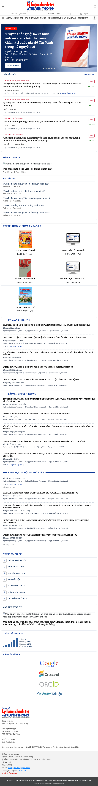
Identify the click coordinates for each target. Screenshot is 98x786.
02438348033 (7, 765)
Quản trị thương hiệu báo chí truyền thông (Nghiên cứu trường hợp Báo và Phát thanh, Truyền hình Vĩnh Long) (49, 455)
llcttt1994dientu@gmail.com (19, 768)
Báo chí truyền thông (35, 18)
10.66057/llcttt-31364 (14, 346)
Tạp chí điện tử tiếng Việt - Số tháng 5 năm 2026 (26, 213)
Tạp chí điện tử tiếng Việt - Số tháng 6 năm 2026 (26, 198)
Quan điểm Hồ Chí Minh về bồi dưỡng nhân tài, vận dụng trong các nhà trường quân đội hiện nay (46, 325)
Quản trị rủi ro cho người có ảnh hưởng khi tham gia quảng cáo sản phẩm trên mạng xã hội (44, 441)
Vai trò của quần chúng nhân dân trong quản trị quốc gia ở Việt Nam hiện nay (38, 367)
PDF (91, 82)
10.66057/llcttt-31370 (14, 465)
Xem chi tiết (13, 66)
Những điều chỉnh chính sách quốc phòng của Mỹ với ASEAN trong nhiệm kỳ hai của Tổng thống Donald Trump (46, 521)
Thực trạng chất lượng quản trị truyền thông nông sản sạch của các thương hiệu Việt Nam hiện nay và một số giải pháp (41, 139)
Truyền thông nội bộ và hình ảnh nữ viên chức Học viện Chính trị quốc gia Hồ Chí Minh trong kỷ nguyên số (29, 40)
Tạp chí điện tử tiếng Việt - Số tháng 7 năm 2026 (26, 184)
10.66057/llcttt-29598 (20, 60)
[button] (43, 68)
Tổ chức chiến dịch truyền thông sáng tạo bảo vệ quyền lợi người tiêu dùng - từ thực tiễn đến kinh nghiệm (48, 427)
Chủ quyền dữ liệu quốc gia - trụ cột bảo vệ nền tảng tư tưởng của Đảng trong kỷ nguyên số (44, 338)
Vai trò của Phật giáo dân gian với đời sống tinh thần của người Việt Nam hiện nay (40, 535)
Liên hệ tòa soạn (10, 773)
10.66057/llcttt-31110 (68, 93)
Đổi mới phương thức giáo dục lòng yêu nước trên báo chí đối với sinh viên (41, 121)
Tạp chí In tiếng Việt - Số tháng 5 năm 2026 (24, 205)
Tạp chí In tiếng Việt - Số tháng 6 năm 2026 (24, 191)
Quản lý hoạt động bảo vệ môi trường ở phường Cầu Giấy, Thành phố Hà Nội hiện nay (40, 493)
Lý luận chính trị (14, 18)
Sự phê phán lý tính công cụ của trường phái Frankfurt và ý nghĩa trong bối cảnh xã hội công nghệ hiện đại (48, 353)
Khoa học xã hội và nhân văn (62, 18)
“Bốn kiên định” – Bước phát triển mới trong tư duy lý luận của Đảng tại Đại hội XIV (41, 380)
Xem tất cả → (89, 74)
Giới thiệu (83, 18)
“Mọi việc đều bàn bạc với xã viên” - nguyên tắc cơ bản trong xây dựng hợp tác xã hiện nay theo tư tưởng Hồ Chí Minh (47, 506)
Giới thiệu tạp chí (12, 607)
